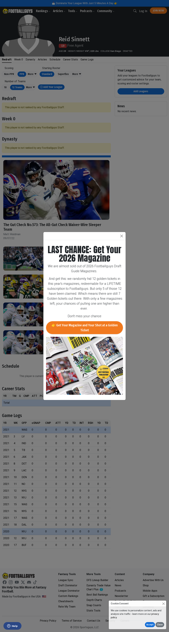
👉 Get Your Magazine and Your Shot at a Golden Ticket (84, 327)
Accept (149, 624)
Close (160, 624)
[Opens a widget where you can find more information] (12, 626)
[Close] (163, 603)
